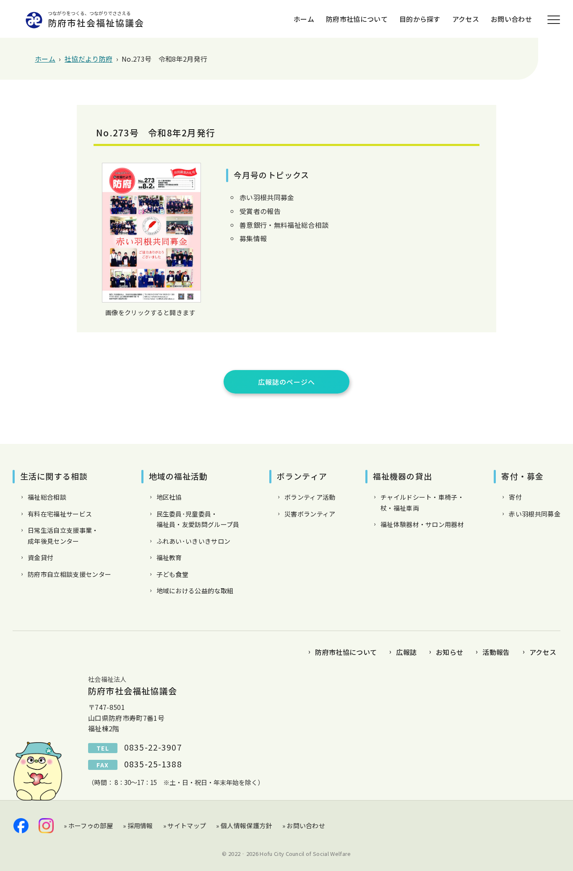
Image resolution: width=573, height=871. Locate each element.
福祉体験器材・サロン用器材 (422, 524)
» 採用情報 (138, 825)
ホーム (304, 19)
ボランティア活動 (310, 497)
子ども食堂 (172, 574)
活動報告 (496, 652)
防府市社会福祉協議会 (96, 19)
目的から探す (419, 19)
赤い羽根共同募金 (534, 513)
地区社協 (169, 497)
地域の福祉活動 (178, 476)
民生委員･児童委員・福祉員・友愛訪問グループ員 (198, 519)
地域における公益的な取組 (195, 590)
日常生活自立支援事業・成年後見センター (63, 535)
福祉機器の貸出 (402, 476)
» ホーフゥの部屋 (88, 825)
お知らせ (449, 652)
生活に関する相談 (54, 476)
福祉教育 (169, 557)
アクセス (465, 19)
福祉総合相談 (47, 497)
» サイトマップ (184, 825)
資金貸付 (40, 557)
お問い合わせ (511, 19)
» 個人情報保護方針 (244, 825)
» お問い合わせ (304, 825)
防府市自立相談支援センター (69, 574)
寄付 (515, 497)
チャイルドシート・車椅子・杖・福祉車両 (422, 502)
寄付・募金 (522, 476)
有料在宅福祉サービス (60, 513)
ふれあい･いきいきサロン (193, 541)
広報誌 (406, 652)
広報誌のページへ (286, 382)
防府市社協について (357, 19)
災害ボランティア (310, 513)
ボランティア (302, 476)
